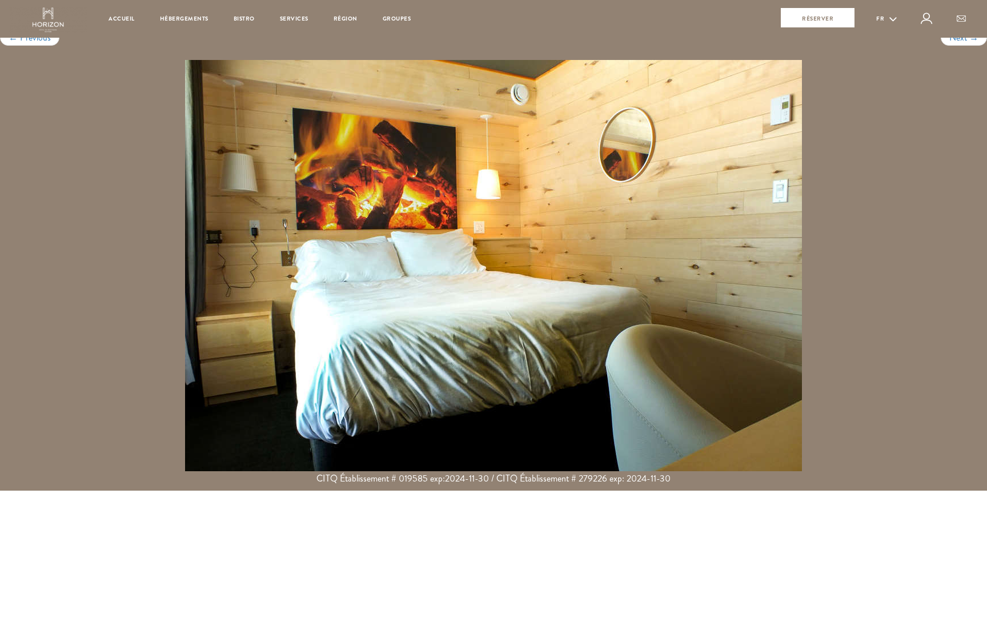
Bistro (244, 18)
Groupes (397, 18)
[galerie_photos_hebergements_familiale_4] (493, 265)
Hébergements (184, 18)
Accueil (122, 18)
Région (346, 18)
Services (294, 18)
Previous (30, 37)
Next (963, 37)
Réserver (817, 18)
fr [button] (881, 18)
